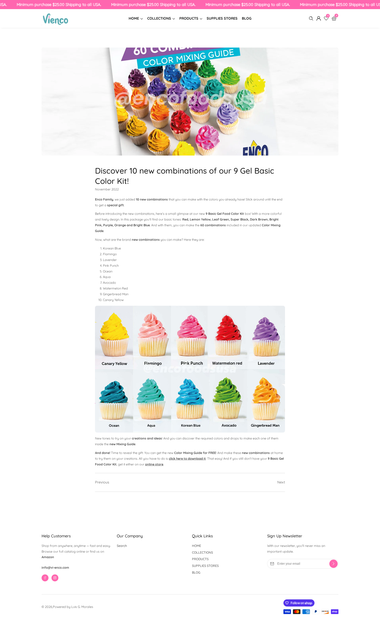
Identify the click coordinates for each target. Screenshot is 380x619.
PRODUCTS (188, 18)
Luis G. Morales (82, 606)
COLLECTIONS (159, 18)
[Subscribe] (333, 564)
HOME (134, 18)
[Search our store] (312, 18)
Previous (102, 482)
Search (122, 546)
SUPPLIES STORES (222, 18)
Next (281, 482)
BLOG (247, 18)
